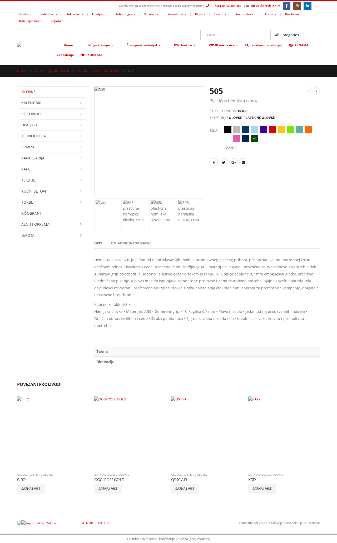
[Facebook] (286, 6)
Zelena (254, 138)
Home (68, 45)
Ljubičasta (263, 129)
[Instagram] (297, 6)
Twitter (224, 162)
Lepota (56, 21)
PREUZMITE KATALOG (94, 523)
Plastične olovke (259, 117)
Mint (299, 129)
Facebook (214, 162)
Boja (213, 130)
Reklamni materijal (266, 45)
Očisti (230, 148)
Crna (227, 129)
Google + (233, 162)
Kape (198, 14)
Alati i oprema (28, 21)
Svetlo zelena (290, 129)
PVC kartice (183, 45)
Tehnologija (124, 14)
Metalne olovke (105, 474)
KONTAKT (95, 55)
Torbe (269, 14)
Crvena (272, 129)
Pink (236, 138)
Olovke (23, 14)
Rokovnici (73, 14)
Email (243, 162)
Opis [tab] (98, 243)
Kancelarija (175, 14)
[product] (53, 432)
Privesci (149, 14)
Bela (227, 138)
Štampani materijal (142, 45)
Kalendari (47, 14)
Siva (236, 129)
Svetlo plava (254, 129)
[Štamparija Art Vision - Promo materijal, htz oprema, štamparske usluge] (35, 45)
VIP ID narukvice (222, 45)
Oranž (308, 129)
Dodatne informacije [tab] (131, 243)
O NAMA (301, 45)
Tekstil (218, 14)
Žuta (281, 129)
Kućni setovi (244, 14)
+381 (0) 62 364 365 (228, 6)
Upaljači (97, 14)
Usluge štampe (98, 45)
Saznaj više (31, 488)
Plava (245, 129)
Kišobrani (292, 14)
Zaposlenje (65, 55)
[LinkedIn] (307, 6)
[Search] (312, 35)
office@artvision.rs (266, 5)
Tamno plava (245, 138)
